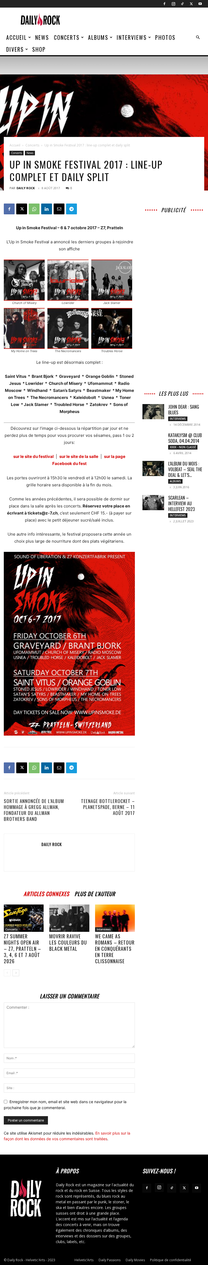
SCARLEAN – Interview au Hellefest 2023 (181, 503)
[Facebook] (164, 4)
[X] (191, 4)
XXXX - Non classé (183, 447)
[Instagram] (173, 4)
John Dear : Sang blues (183, 410)
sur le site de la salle (78, 456)
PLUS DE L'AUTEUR (94, 893)
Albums (98, 37)
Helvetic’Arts (83, 1260)
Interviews (132, 37)
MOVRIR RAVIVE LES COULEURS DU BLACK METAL (68, 942)
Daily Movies (135, 1260)
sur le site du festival (33, 456)
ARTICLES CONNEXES (46, 893)
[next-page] (15, 972)
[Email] (59, 209)
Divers (15, 49)
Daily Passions (110, 1260)
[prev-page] (7, 972)
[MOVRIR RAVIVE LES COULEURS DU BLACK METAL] (69, 918)
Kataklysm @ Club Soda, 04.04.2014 (185, 438)
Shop (39, 49)
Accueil (16, 37)
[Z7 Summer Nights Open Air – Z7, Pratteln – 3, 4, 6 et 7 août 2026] (24, 918)
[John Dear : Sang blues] (153, 411)
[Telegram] (71, 209)
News (42, 37)
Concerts (67, 37)
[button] (197, 37)
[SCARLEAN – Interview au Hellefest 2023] (153, 502)
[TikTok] (182, 4)
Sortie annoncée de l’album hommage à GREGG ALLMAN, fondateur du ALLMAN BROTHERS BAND (34, 810)
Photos (165, 37)
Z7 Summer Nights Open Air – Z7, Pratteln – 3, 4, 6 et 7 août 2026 (22, 949)
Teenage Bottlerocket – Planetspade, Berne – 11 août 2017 (108, 807)
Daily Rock (26, 188)
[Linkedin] (46, 209)
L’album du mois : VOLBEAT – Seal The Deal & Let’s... (185, 469)
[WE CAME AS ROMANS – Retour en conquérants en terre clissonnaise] (115, 918)
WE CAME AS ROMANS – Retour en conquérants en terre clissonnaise (115, 949)
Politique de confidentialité (170, 1260)
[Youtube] (200, 4)
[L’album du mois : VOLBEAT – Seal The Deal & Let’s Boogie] (153, 468)
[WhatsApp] (34, 209)
